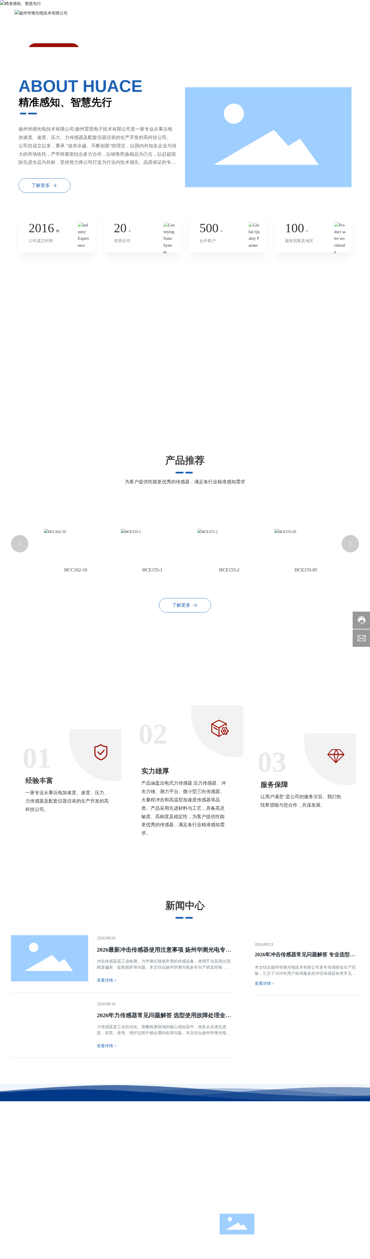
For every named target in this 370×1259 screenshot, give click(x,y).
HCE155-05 (300, 569)
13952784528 (251, 1191)
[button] (19, 543)
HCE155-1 (146, 569)
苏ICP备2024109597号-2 (125, 1215)
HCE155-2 (223, 569)
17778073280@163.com (252, 1206)
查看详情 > (264, 983)
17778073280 (239, 1181)
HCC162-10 (69, 569)
